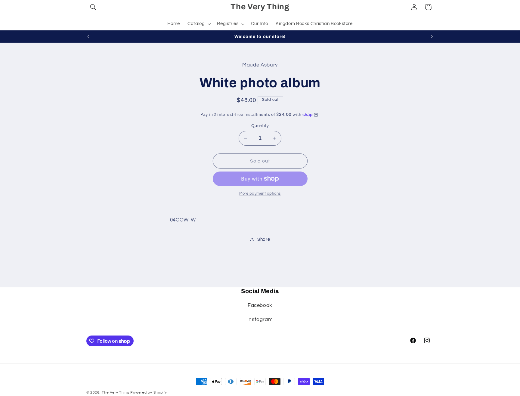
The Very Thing (116, 392)
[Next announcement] (431, 36)
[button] (93, 7)
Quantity (260, 126)
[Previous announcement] (88, 36)
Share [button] (263, 239)
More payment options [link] (260, 194)
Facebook (260, 305)
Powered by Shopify (148, 392)
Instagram (260, 319)
